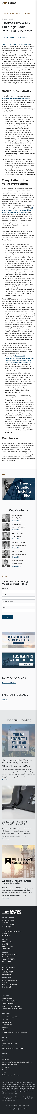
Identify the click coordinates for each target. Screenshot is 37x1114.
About (4, 1037)
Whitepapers (5, 1067)
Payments (7, 935)
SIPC (17, 1084)
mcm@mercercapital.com (12, 931)
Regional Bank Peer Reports (10, 1064)
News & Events (6, 1046)
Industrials (5, 1030)
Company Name (7, 601)
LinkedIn (6, 933)
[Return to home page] (9, 3)
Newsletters (5, 1059)
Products (4, 1072)
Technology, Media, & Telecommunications (14, 1032)
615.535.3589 (6, 974)
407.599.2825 (6, 987)
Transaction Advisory (8, 1003)
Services (5, 995)
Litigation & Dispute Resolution (11, 1006)
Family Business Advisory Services (12, 1008)
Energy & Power (6, 1022)
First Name (5, 588)
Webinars (4, 1070)
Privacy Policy (14, 1109)
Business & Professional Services (11, 1017)
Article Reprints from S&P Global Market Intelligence (17, 1062)
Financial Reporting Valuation (10, 1001)
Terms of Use (23, 1109)
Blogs (3, 1057)
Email (4, 608)
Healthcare (5, 1027)
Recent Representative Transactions (12, 1048)
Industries (6, 1013)
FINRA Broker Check (10, 1093)
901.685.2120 (6, 927)
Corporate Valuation (9, 683)
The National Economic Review (11, 1075)
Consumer (5, 1019)
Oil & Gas (5, 700)
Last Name (5, 595)
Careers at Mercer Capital (9, 1043)
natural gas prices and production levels (15, 98)
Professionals (6, 1041)
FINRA (14, 1084)
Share (6, 37)
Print (14, 37)
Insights (5, 1053)
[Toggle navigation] (32, 3)
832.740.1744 (6, 961)
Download (23, 37)
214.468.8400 (6, 948)
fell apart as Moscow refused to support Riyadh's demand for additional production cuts (17, 210)
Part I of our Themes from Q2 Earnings (16, 44)
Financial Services (7, 1024)
